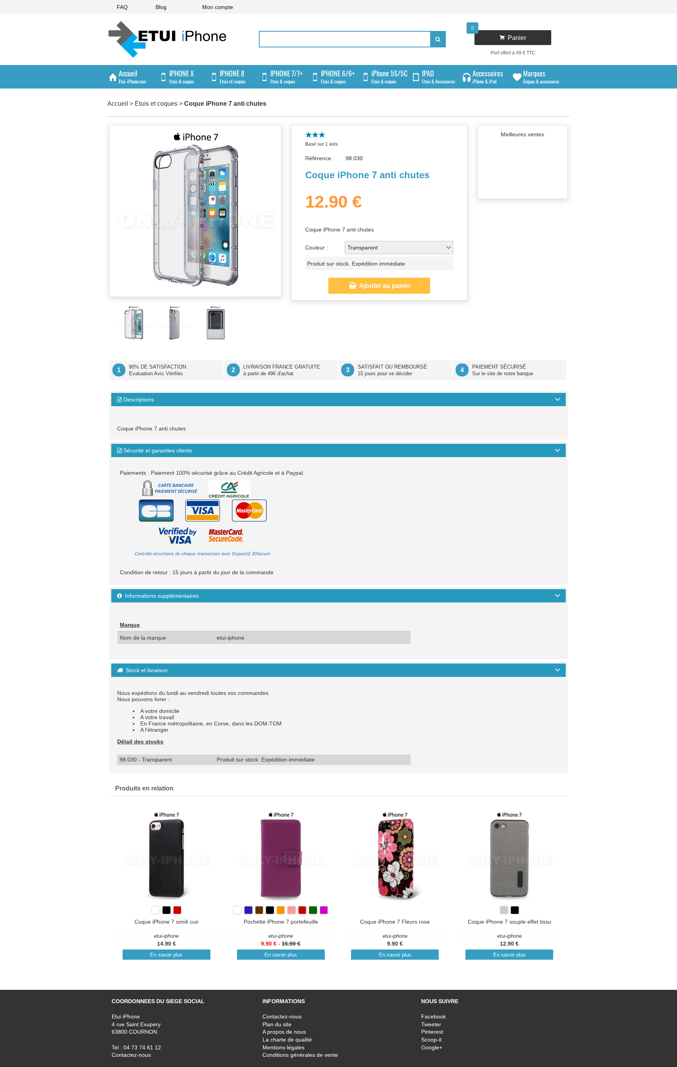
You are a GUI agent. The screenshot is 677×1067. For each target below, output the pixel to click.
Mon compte (217, 7)
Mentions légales (283, 1047)
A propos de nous (284, 1032)
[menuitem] (122, 7)
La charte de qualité (287, 1039)
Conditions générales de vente (300, 1055)
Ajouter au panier (380, 285)
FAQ (122, 7)
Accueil (117, 103)
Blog (161, 7)
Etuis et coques (156, 103)
